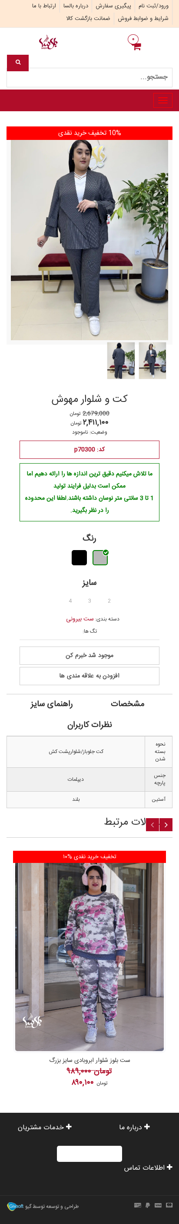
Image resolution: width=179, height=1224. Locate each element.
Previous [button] (152, 824)
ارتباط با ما (44, 6)
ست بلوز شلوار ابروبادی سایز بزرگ (89, 1060)
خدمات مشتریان (42, 1128)
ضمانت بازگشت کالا (88, 18)
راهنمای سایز (52, 704)
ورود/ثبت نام (154, 6)
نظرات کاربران (89, 725)
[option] (89, 970)
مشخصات (128, 704)
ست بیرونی (80, 619)
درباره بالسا (75, 6)
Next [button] (165, 824)
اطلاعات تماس (145, 1168)
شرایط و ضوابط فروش (143, 18)
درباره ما (131, 1128)
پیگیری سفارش (113, 6)
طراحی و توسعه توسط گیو (51, 1206)
